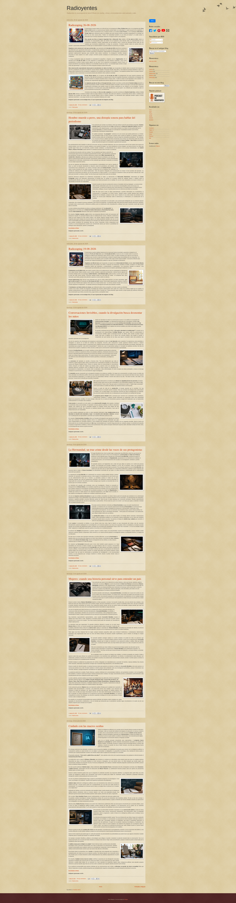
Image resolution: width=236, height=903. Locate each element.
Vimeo (150, 134)
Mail (150, 138)
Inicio (100, 886)
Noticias (151, 69)
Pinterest (151, 136)
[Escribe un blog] (95, 105)
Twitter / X (151, 130)
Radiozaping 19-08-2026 (82, 249)
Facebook (151, 128)
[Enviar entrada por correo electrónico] (90, 104)
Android (151, 117)
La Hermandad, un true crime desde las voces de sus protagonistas (105, 449)
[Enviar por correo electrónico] (93, 105)
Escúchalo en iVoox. (74, 228)
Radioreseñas (75, 238)
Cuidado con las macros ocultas (86, 726)
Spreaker (151, 119)
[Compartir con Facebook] (98, 105)
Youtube (151, 132)
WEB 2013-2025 (152, 61)
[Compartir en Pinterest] (100, 105)
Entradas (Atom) (76, 889)
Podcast (151, 71)
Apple (150, 111)
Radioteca (151, 75)
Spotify (150, 115)
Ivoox (150, 109)
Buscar (152, 53)
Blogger (126, 899)
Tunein (150, 113)
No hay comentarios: (83, 104)
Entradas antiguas (140, 886)
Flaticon (158, 146)
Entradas (153, 39)
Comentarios (154, 42)
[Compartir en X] (96, 105)
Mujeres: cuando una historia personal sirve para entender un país (105, 578)
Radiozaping (75, 107)
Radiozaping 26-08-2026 (82, 25)
